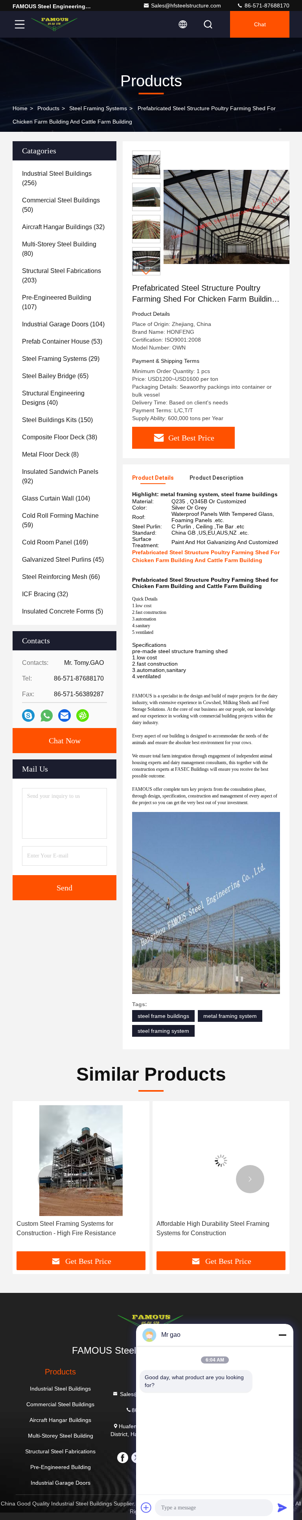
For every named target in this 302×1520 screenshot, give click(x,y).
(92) (60, 476)
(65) (55, 376)
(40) (53, 398)
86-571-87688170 (266, 5)
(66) (61, 576)
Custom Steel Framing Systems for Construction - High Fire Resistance (66, 1228)
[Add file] (146, 1507)
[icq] (82, 715)
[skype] (28, 715)
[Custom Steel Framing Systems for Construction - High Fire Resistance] (81, 1160)
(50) (61, 205)
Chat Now (65, 740)
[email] (64, 715)
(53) (62, 341)
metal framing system (230, 1016)
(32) (63, 227)
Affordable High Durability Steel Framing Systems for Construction (213, 1228)
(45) (63, 559)
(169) (55, 542)
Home (20, 108)
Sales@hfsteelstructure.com (186, 5)
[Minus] (282, 1335)
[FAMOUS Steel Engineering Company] (54, 24)
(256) (57, 178)
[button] (146, 272)
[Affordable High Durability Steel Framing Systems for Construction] (221, 1160)
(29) (60, 358)
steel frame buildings (163, 1016)
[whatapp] (47, 716)
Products (48, 108)
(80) (59, 249)
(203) (61, 276)
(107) (56, 302)
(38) (59, 437)
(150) (57, 420)
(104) (63, 324)
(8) (50, 454)
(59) (60, 520)
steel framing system (163, 1031)
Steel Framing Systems (98, 108)
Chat (260, 24)
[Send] (282, 1507)
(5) (62, 611)
